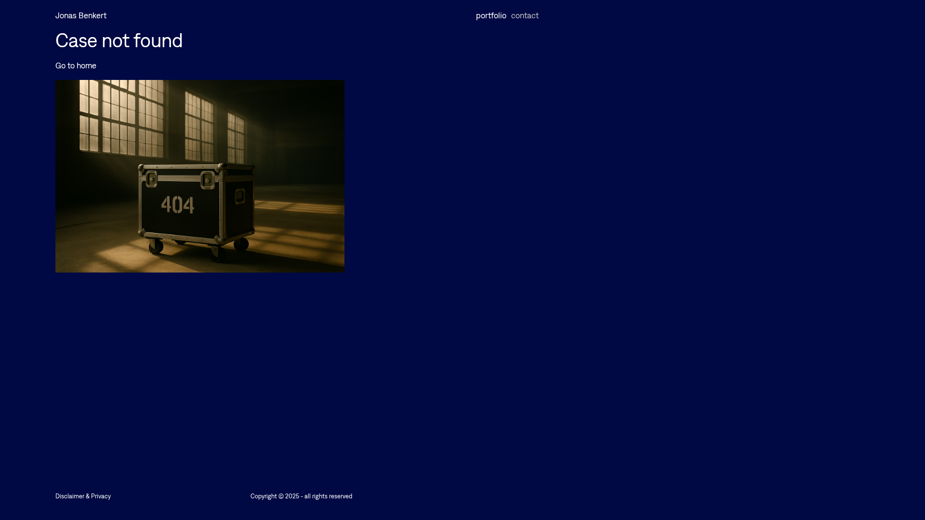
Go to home (75, 65)
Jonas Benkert (80, 16)
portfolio (491, 16)
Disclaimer (69, 496)
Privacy (101, 496)
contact (525, 16)
